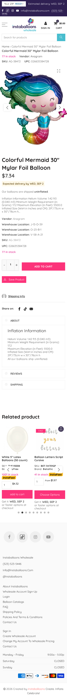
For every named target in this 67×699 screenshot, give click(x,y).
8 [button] (45, 512)
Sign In (7, 631)
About (15, 320)
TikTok (25, 309)
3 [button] (26, 512)
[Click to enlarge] (58, 71)
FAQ (5, 607)
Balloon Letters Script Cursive (48, 458)
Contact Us (10, 622)
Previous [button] (7, 107)
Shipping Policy (12, 612)
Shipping (16, 384)
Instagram (35, 536)
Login (6, 596)
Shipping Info (16, 296)
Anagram (36, 56)
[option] (33, 107)
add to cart (17, 494)
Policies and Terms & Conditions (22, 617)
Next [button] (59, 107)
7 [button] (41, 512)
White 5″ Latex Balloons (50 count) (14, 458)
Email (31, 309)
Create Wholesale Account (19, 636)
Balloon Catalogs (13, 602)
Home (5, 46)
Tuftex (14, 468)
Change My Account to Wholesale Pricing (28, 641)
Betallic (48, 468)
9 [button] (48, 512)
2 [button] (22, 512)
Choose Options (50, 494)
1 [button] (19, 512)
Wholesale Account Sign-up (20, 591)
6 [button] (37, 512)
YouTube (48, 536)
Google (8, 10)
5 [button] (33, 512)
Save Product (16, 279)
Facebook (19, 309)
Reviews (16, 373)
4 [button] (30, 512)
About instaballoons (15, 586)
